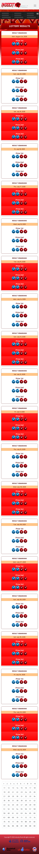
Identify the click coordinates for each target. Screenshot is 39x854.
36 (9, 800)
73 (30, 817)
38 (17, 800)
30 (17, 796)
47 (21, 805)
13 (13, 788)
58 (34, 809)
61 (13, 813)
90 (34, 826)
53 (13, 809)
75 (4, 821)
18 (34, 788)
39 (21, 800)
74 (34, 817)
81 (30, 821)
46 (17, 805)
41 (30, 800)
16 (26, 788)
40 (26, 800)
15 (21, 788)
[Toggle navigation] (35, 6)
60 (9, 813)
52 (9, 809)
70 (17, 817)
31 (21, 796)
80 (26, 821)
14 (17, 788)
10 (35, 783)
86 (17, 826)
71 (21, 817)
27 (4, 796)
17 (30, 788)
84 (9, 826)
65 (30, 813)
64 (26, 813)
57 (30, 809)
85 (13, 826)
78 (17, 821)
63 (21, 813)
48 (26, 805)
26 (34, 792)
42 (34, 800)
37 (13, 800)
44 (9, 805)
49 (30, 805)
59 (4, 813)
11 (4, 788)
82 (34, 821)
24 (26, 792)
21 (13, 792)
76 (9, 821)
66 (34, 813)
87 (21, 826)
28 (9, 796)
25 (30, 792)
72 (26, 817)
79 (21, 821)
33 (30, 796)
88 (26, 826)
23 (21, 792)
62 (17, 813)
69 (13, 817)
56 (26, 809)
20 (9, 792)
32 (26, 796)
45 (13, 805)
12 (9, 788)
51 (4, 809)
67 (4, 817)
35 (4, 800)
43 (4, 805)
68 (9, 817)
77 (13, 821)
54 (17, 809)
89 (30, 826)
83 (4, 826)
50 (34, 805)
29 (13, 796)
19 (4, 792)
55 (21, 809)
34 (34, 796)
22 (17, 792)
